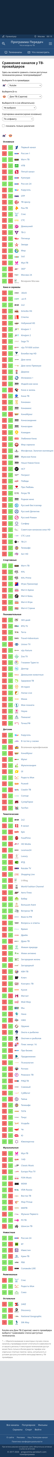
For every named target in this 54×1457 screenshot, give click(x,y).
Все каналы (13, 1424)
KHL (23, 571)
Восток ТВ (26, 1195)
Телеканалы (15, 52)
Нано (23, 1014)
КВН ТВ (24, 971)
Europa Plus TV (28, 1171)
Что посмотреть (40, 52)
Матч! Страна (28, 608)
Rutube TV (26, 868)
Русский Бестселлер (31, 505)
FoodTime (26, 838)
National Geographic (31, 1316)
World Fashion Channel (32, 886)
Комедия (25, 432)
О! (22, 771)
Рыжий (24, 783)
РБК (23, 1262)
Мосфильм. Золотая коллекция (37, 450)
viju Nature (26, 650)
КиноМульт (26, 414)
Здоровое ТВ (27, 680)
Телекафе (25, 548)
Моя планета (27, 705)
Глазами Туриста (30, 662)
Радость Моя (27, 777)
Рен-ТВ (24, 208)
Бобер (24, 898)
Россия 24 (26, 183)
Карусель (26, 190)
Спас (23, 214)
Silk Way (25, 1322)
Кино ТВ (25, 396)
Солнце (25, 795)
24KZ (23, 1304)
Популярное (28, 1424)
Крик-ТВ (25, 1256)
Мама (24, 699)
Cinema (25, 317)
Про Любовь (27, 487)
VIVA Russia (26, 1189)
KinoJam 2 (26, 335)
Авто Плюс (26, 892)
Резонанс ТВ (27, 1074)
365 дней (25, 620)
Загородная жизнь (30, 959)
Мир (23, 250)
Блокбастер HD (28, 353)
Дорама (25, 371)
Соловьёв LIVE (28, 1268)
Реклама (21, 1437)
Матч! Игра (27, 602)
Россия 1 (25, 153)
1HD (23, 1159)
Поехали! (25, 717)
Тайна (24, 1099)
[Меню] (50, 43)
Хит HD (24, 554)
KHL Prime (26, 577)
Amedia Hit (26, 311)
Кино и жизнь (28, 390)
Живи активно (28, 953)
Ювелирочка (27, 1141)
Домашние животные (32, 674)
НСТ (23, 469)
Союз (23, 1292)
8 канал (25, 825)
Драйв (24, 935)
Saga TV (25, 341)
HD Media (26, 844)
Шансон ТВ (26, 1226)
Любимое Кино (29, 438)
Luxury (24, 856)
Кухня (24, 989)
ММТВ (24, 1208)
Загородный (27, 965)
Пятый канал (27, 171)
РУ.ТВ (24, 1220)
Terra (23, 632)
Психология (27, 1062)
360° (23, 268)
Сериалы (18, 1429)
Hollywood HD (28, 323)
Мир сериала (28, 444)
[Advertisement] (27, 1391)
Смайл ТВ (26, 789)
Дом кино (26, 359)
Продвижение (28, 1056)
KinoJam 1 (26, 329)
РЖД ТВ (25, 1081)
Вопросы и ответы (30, 923)
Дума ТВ (25, 941)
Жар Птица (26, 1202)
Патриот (25, 475)
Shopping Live (28, 874)
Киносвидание (28, 420)
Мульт (24, 759)
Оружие (25, 1026)
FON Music (26, 1177)
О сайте (10, 1437)
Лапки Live (26, 693)
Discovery (26, 1310)
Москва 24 (26, 275)
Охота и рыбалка (30, 1032)
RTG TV (24, 626)
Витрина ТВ (27, 911)
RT (22, 1244)
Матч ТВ (25, 159)
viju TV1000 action (30, 347)
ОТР (23, 196)
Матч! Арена (27, 590)
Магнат (25, 996)
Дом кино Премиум (31, 365)
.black (24, 292)
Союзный (26, 1087)
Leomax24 (26, 850)
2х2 (23, 305)
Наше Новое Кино (30, 463)
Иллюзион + (27, 377)
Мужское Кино (28, 456)
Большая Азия (28, 904)
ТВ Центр (25, 202)
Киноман (25, 402)
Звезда (24, 244)
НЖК (23, 1020)
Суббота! (25, 1093)
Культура (25, 177)
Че (22, 1129)
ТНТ (23, 256)
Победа (25, 481)
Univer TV (25, 644)
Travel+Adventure (30, 638)
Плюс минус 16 (29, 1044)
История (25, 687)
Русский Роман (29, 517)
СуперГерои (27, 801)
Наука (24, 711)
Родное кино (27, 499)
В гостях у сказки (30, 741)
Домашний (27, 226)
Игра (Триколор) (29, 584)
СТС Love (25, 535)
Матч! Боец (26, 596)
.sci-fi (23, 299)
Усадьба (25, 1123)
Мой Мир (26, 1002)
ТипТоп (24, 808)
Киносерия (26, 426)
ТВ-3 (23, 232)
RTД (23, 862)
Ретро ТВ (25, 493)
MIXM (24, 1183)
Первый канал (28, 147)
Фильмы (42, 1424)
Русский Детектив (30, 511)
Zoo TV (24, 656)
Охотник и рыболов (31, 1038)
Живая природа (29, 947)
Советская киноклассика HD (35, 529)
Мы (23, 1008)
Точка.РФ (25, 723)
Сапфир (25, 523)
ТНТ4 (23, 1111)
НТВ (23, 165)
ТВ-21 (24, 541)
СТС (23, 220)
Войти (38, 1429)
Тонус (24, 1117)
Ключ (24, 977)
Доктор (24, 668)
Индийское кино (29, 384)
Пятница (25, 238)
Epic (23, 832)
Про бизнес (27, 1050)
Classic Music (27, 1165)
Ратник (24, 1068)
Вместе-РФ (26, 917)
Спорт (28, 1429)
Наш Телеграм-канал (38, 1437)
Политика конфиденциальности (27, 1441)
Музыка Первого (29, 1214)
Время (24, 929)
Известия (26, 1250)
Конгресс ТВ (27, 983)
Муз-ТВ (24, 262)
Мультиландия (28, 765)
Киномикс (26, 408)
